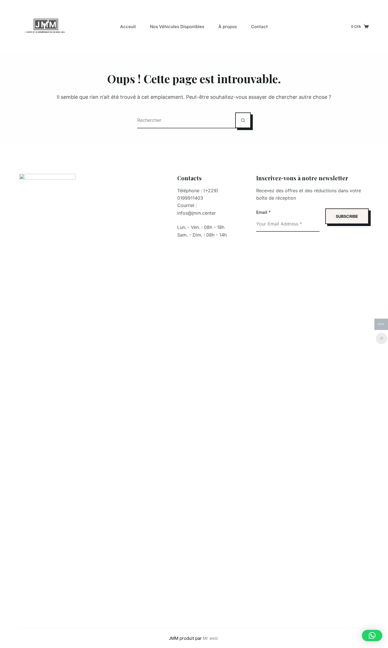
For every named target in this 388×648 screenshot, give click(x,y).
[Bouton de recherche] (243, 120)
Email (263, 212)
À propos (227, 26)
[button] (372, 635)
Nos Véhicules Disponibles (177, 26)
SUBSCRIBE (347, 216)
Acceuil (128, 26)
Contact (259, 26)
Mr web (211, 638)
